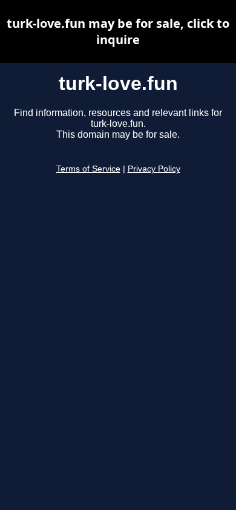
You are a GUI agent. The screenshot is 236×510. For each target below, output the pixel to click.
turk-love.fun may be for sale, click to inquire (118, 31)
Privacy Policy (154, 168)
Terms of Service (88, 168)
